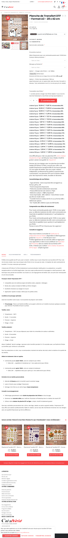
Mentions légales (6, 478)
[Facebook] (57, 2)
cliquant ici (39, 238)
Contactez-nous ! (60, 463)
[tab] (4, 254)
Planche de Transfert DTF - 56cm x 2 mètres (34, 447)
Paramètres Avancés (43, 536)
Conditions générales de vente (9, 480)
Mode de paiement (6, 489)
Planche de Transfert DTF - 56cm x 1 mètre (12, 447)
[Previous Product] (63, 16)
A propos (6, 463)
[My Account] (58, 7)
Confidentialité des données (9, 482)
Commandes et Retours (49, 463)
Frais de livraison (6, 491)
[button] (26, 39)
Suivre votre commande (8, 495)
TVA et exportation (6, 497)
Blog (10, 463)
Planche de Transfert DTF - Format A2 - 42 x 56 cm (56, 447)
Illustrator (61, 242)
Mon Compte (14, 463)
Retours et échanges (7, 514)
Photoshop (35, 244)
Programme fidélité (6, 508)
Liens (31, 1)
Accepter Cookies (11, 536)
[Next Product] (65, 16)
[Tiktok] (55, 2)
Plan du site (4, 476)
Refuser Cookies (27, 536)
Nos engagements (22, 463)
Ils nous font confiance (7, 506)
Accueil (1, 13)
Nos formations (5, 510)
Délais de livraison (6, 493)
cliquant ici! (52, 160)
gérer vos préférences (23, 532)
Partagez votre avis (6, 512)
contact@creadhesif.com (45, 1)
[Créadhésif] (9, 7)
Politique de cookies (7, 484)
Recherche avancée (38, 463)
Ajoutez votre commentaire (41, 22)
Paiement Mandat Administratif (9, 499)
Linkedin (60, 2)
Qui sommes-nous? (6, 474)
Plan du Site (30, 463)
